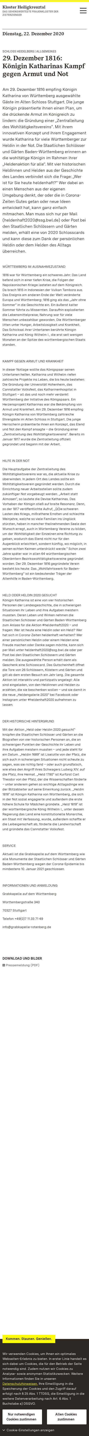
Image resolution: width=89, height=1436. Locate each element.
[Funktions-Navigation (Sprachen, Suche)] (83, 11)
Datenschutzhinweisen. (20, 1384)
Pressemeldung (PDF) (22, 965)
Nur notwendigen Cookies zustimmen (21, 1416)
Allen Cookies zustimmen (66, 1416)
